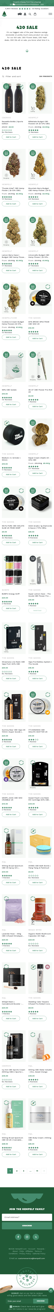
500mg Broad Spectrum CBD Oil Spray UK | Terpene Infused (12, 867)
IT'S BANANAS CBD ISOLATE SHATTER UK (37, 731)
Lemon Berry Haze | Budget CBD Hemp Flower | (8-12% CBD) (13, 256)
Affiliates (29, 1251)
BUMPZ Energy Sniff (10, 594)
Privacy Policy (25, 1254)
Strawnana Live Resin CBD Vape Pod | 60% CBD (13, 663)
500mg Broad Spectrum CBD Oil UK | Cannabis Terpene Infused (12, 1139)
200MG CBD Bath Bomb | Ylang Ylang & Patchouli (39, 867)
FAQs (21, 1251)
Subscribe (27, 1226)
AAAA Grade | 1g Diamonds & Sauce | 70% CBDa (40, 527)
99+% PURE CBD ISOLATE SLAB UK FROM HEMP (13, 527)
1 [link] (10, 1171)
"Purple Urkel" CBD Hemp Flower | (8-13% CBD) (13, 189)
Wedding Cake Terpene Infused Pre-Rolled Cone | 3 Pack (39, 1003)
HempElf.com (21, 1249)
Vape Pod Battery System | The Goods (39, 663)
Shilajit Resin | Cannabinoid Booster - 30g (12, 1003)
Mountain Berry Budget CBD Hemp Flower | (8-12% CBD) (40, 189)
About (15, 1251)
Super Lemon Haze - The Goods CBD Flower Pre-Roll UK (39, 595)
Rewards (40, 1249)
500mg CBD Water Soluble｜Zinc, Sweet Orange (40, 1071)
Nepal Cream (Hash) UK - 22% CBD (39, 459)
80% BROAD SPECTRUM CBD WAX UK (38, 323)
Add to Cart (37, 137)
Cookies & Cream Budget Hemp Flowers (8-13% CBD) (13, 323)
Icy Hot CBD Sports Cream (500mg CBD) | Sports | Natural (13, 1071)
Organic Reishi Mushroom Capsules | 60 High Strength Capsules (39, 935)
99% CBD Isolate (9, 390)
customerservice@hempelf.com (31, 1258)
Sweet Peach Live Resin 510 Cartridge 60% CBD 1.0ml (38, 799)
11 (37, 1171)
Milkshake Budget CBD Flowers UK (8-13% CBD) (39, 123)
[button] (30, 14)
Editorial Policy (39, 1254)
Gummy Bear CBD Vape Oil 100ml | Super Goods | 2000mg (13, 731)
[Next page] (44, 1171)
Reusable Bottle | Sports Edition (12, 123)
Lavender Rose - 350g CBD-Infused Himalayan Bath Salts (12, 935)
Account (31, 1249)
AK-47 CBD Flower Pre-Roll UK (40, 391)
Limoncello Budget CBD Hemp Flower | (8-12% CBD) (38, 256)
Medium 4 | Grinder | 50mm (11, 459)
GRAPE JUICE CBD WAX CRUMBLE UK (12, 799)
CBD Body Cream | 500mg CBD (39, 1139)
